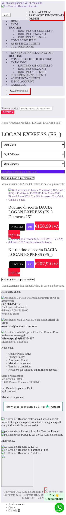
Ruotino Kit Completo (35, 30)
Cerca (11, 507)
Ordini (34, 18)
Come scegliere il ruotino (31, 59)
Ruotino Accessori (32, 37)
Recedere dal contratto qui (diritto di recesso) (33, 369)
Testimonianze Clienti (28, 75)
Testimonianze (22, 46)
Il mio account (40, 12)
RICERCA (8, 112)
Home (15, 21)
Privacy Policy (16, 356)
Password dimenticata (46, 15)
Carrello (18, 84)
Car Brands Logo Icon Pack (17, 388)
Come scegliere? (24, 40)
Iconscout (10, 391)
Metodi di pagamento (20, 363)
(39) (10, 304)
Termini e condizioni (19, 366)
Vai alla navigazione (12, 2)
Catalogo (18, 62)
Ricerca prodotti (10, 108)
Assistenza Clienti (25, 43)
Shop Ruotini (15, 26)
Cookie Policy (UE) (19, 353)
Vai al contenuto (33, 2)
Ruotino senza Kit (32, 33)
